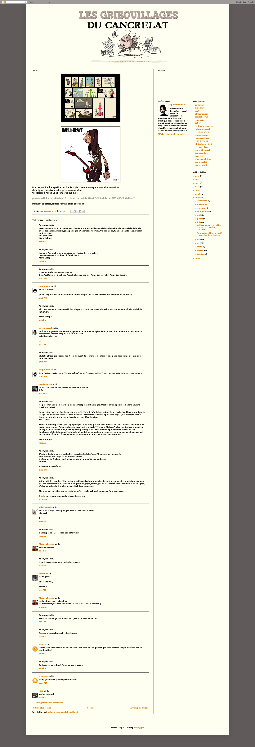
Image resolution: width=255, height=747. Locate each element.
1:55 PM (42, 622)
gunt (197, 111)
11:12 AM (42, 607)
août (199, 215)
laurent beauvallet (203, 150)
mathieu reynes (202, 135)
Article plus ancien (139, 708)
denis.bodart (201, 153)
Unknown (43, 676)
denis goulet (201, 162)
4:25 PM (42, 242)
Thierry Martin (46, 507)
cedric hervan (201, 117)
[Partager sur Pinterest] (83, 211)
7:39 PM (42, 320)
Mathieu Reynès (46, 544)
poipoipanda (45, 286)
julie (41, 691)
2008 (198, 194)
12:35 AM (43, 683)
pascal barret (50, 211)
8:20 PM (43, 362)
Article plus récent (42, 708)
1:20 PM (42, 551)
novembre (202, 204)
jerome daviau (202, 132)
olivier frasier (201, 114)
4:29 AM (42, 443)
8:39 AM (42, 536)
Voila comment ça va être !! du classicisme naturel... (209, 227)
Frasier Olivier (46, 384)
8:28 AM (42, 522)
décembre (202, 201)
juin (199, 222)
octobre (201, 208)
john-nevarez (201, 141)
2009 (198, 191)
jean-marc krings (203, 159)
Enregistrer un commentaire (49, 703)
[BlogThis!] (74, 211)
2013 (197, 180)
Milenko (43, 573)
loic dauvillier (201, 147)
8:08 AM (43, 499)
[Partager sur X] (77, 211)
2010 (197, 187)
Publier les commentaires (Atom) (62, 712)
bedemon (199, 105)
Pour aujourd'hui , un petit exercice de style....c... (209, 234)
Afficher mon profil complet (171, 134)
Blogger (140, 728)
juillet (200, 219)
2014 (197, 176)
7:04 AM (43, 470)
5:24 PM (42, 637)
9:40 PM (43, 376)
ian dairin (199, 120)
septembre (202, 212)
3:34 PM (42, 698)
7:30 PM (42, 566)
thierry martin (201, 165)
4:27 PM (42, 261)
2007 (197, 198)
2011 (197, 183)
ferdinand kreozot (203, 126)
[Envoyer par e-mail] (71, 211)
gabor (198, 123)
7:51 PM (42, 345)
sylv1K (42, 645)
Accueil (90, 708)
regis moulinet (202, 138)
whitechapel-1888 (203, 144)
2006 (198, 259)
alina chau (200, 108)
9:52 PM (42, 654)
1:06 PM (42, 668)
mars (200, 247)
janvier (200, 254)
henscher (199, 156)
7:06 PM (43, 298)
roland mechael (202, 129)
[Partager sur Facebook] (80, 211)
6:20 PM (43, 278)
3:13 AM (42, 590)
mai (199, 240)
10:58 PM (43, 394)
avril (199, 243)
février (200, 251)
